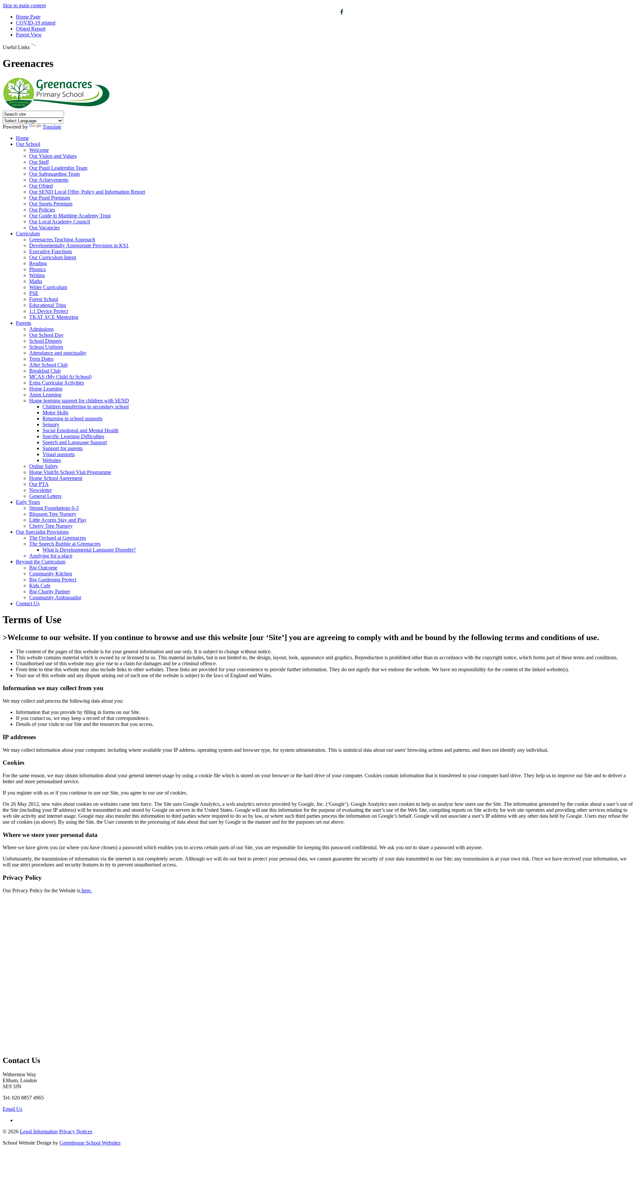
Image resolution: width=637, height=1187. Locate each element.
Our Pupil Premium (49, 198)
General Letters (45, 496)
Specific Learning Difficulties (73, 436)
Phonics (37, 269)
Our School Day (46, 335)
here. (87, 890)
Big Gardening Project (52, 579)
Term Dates (41, 359)
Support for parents (62, 448)
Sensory (50, 424)
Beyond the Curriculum (40, 561)
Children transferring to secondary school (85, 406)
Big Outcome (43, 567)
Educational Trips (47, 305)
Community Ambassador (55, 597)
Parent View (29, 34)
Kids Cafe (39, 585)
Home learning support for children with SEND (79, 400)
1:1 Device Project (48, 311)
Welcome (39, 150)
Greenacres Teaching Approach (62, 239)
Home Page (28, 17)
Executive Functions (50, 251)
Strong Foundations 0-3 (54, 508)
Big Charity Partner (49, 591)
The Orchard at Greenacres (57, 538)
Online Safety (43, 466)
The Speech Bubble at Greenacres (65, 544)
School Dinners (45, 341)
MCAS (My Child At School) (60, 377)
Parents (23, 323)
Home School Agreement (55, 478)
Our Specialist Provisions (42, 532)
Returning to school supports (72, 418)
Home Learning (45, 388)
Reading (38, 263)
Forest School (43, 299)
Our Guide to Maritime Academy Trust (69, 215)
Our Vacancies (44, 227)
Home (22, 138)
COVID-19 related (35, 23)
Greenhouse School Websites (89, 1143)
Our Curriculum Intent (52, 257)
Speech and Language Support (74, 442)
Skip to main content (24, 5)
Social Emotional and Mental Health (80, 430)
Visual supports (58, 454)
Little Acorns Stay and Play (58, 520)
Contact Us (27, 603)
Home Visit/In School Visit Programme (70, 472)
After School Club (48, 365)
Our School (28, 144)
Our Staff (39, 162)
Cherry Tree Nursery (51, 526)
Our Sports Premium (50, 204)
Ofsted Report (30, 28)
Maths (35, 281)
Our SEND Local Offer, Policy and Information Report (87, 192)
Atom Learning (45, 394)
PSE (33, 293)
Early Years (28, 502)
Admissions (41, 329)
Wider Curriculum (48, 287)
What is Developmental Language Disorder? (89, 550)
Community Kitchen (50, 573)
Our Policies (42, 209)
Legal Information (39, 1131)
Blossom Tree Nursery (52, 514)
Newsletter (40, 490)
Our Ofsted (41, 186)
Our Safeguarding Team (54, 174)
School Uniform (46, 347)
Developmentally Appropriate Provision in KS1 (79, 245)
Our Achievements (48, 180)
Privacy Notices (75, 1131)
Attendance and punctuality (58, 353)
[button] (33, 46)
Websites (51, 460)
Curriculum (28, 233)
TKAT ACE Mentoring (53, 317)
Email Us (12, 1109)
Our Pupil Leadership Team (58, 168)
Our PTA (39, 484)
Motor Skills (55, 412)
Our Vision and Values (53, 156)
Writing (37, 275)
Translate (51, 127)
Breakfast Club (45, 371)
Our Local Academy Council (59, 221)
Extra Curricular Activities (56, 383)
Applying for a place (50, 556)
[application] (318, 973)
